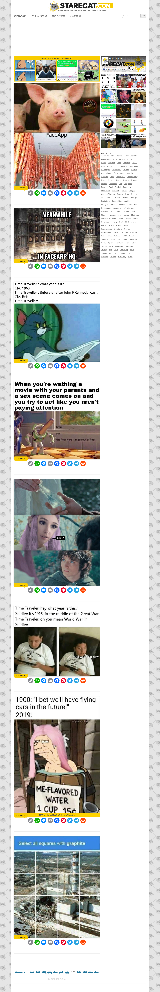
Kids (135, 205)
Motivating (135, 215)
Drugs (118, 180)
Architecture (123, 159)
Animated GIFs (131, 156)
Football (118, 187)
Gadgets (132, 191)
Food (111, 187)
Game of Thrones (108, 194)
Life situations (129, 208)
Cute (112, 177)
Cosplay (130, 173)
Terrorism (129, 246)
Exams (104, 184)
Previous (18, 972)
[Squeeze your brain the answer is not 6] (108, 81)
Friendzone (105, 191)
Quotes (127, 229)
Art (132, 159)
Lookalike (125, 211)
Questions (118, 229)
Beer (119, 163)
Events (134, 180)
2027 (49, 972)
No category (106, 222)
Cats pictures (134, 166)
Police (111, 225)
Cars (103, 166)
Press (126, 225)
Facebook (113, 184)
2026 (44, 972)
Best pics (126, 163)
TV (110, 253)
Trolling (104, 253)
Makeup (104, 215)
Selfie (125, 236)
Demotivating (132, 177)
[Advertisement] (80, 36)
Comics (134, 170)
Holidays (133, 197)
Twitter (116, 253)
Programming (106, 229)
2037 (52, 974)
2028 (55, 972)
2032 (79, 972)
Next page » (57, 979)
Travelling (124, 250)
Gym (103, 197)
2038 (58, 974)
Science (117, 236)
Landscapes (106, 208)
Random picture (39, 16)
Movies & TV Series (109, 218)
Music (121, 218)
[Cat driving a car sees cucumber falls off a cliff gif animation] (123, 141)
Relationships (106, 232)
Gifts (127, 194)
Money (126, 215)
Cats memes (122, 166)
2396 (67, 974)
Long (118, 211)
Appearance (105, 159)
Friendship (127, 187)
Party (115, 222)
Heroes (125, 197)
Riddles (125, 232)
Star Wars (119, 243)
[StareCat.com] (80, 6)
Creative (104, 177)
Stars (128, 243)
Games (120, 194)
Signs (113, 239)
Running (133, 232)
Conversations (119, 173)
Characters (116, 170)
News (135, 218)
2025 (38, 972)
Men (119, 215)
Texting (104, 250)
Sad (102, 236)
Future (124, 191)
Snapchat (133, 239)
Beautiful (111, 163)
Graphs (134, 194)
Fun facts (115, 191)
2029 (61, 972)
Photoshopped (130, 222)
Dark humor (120, 177)
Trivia (132, 250)
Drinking (111, 180)
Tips (110, 250)
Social (103, 243)
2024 (32, 972)
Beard (103, 163)
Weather (104, 257)
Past (121, 222)
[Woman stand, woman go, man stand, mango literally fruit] (138, 126)
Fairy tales (128, 184)
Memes (113, 215)
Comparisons (106, 173)
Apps (115, 159)
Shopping (104, 239)
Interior (114, 205)
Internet (122, 205)
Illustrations (105, 201)
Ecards (126, 180)
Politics (118, 225)
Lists (111, 211)
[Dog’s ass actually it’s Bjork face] (138, 111)
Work (130, 257)
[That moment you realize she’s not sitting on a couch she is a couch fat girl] (138, 96)
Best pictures (58, 16)
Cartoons (110, 166)
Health (117, 197)
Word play (122, 257)
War (130, 253)
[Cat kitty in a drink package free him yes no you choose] (123, 81)
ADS (113, 156)
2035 (96, 972)
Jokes (129, 205)
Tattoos (104, 246)
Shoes (131, 236)
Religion (117, 232)
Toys (116, 250)
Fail (120, 184)
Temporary (119, 246)
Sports (110, 243)
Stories (134, 243)
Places (103, 225)
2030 (67, 972)
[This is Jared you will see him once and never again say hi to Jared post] (108, 141)
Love (133, 211)
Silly (119, 239)
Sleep (125, 239)
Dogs (103, 180)
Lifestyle (104, 211)
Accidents (105, 156)
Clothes (126, 170)
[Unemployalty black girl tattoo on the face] (123, 96)
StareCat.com (20, 16)
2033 (85, 972)
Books (134, 163)
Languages (117, 208)
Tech (111, 246)
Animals (120, 156)
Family (103, 187)
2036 (46, 974)
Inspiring (127, 201)
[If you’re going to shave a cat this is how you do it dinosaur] (138, 141)
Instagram (105, 205)
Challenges (105, 170)
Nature (128, 218)
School (109, 236)
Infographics (117, 201)
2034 (90, 972)
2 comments (21, 458)
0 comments (21, 188)
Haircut (110, 197)
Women (113, 257)
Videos (123, 253)
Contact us (75, 16)
